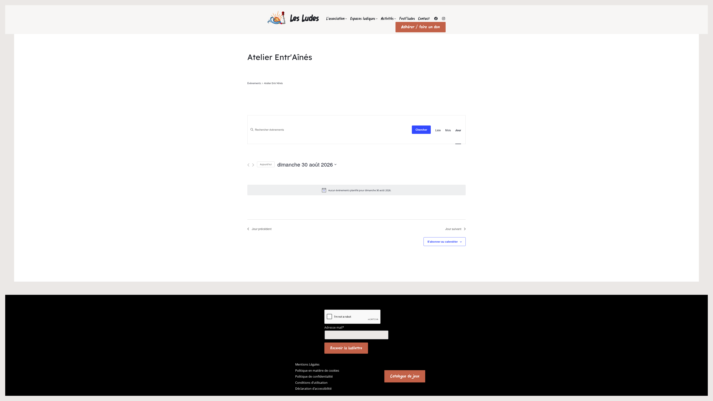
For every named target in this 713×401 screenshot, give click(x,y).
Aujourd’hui (266, 164)
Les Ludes (304, 18)
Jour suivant (453, 229)
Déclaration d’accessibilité (313, 389)
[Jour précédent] (248, 165)
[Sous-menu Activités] (395, 18)
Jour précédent (261, 229)
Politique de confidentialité (314, 376)
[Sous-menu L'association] (346, 18)
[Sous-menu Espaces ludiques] (377, 18)
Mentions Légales (307, 364)
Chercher (421, 129)
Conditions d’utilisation (311, 383)
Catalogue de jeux (404, 376)
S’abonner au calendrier (442, 241)
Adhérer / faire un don (420, 27)
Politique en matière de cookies (317, 371)
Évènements (254, 83)
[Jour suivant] (253, 165)
